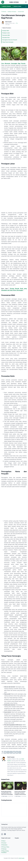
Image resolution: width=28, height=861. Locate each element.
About (3, 840)
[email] (20, 752)
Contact (4, 842)
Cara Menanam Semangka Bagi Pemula (13, 63)
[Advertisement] (14, 195)
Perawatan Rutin (6, 37)
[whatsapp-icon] (2, 834)
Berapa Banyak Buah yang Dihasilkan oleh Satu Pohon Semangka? (7, 793)
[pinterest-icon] (5, 834)
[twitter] (8, 752)
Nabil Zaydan (21, 858)
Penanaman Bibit (6, 35)
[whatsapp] (11, 752)
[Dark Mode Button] (26, 2)
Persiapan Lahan (6, 32)
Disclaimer (4, 844)
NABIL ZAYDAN (14, 2)
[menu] (2, 2)
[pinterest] (17, 752)
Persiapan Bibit (5, 30)
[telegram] (14, 752)
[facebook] (5, 752)
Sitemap (4, 849)
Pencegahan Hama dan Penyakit (9, 39)
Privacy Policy (5, 847)
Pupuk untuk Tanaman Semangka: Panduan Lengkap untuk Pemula (20, 793)
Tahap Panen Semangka (7, 42)
